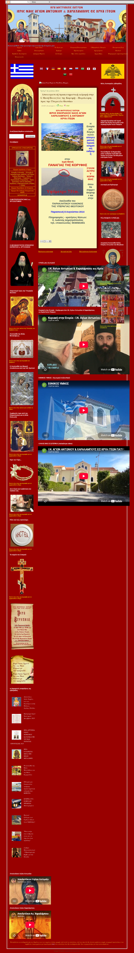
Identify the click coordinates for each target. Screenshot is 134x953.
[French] (47, 71)
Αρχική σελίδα (66, 251)
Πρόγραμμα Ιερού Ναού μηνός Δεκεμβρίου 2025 (29, 716)
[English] (41, 71)
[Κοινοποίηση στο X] (47, 241)
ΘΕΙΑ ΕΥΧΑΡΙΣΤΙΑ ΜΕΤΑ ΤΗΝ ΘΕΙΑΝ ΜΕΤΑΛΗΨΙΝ (28, 753)
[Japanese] (88, 71)
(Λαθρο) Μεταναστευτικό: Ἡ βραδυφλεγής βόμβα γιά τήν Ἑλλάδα (29, 852)
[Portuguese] (82, 71)
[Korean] (94, 71)
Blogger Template (59, 951)
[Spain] (59, 71)
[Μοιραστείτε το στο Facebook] (50, 241)
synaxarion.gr (22, 195)
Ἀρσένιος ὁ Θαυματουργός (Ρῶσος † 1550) (22, 184)
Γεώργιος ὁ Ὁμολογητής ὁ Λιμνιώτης (21, 179)
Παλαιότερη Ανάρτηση (88, 251)
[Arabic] (65, 76)
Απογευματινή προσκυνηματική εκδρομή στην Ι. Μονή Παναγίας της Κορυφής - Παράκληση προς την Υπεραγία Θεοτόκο (67, 98)
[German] (53, 71)
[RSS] (11, 944)
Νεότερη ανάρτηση (45, 251)
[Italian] (65, 71)
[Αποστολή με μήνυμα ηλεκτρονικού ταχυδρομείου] (41, 241)
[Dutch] (70, 71)
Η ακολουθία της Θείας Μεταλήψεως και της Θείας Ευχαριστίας (29, 770)
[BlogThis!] (44, 241)
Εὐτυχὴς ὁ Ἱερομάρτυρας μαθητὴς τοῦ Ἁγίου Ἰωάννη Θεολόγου (22, 174)
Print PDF (64, 106)
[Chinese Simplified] (70, 76)
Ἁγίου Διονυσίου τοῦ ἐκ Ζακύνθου (23, 181)
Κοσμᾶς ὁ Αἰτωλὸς (17, 172)
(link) (53, 944)
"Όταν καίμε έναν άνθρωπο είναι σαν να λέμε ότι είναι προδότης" (28, 835)
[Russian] (76, 71)
